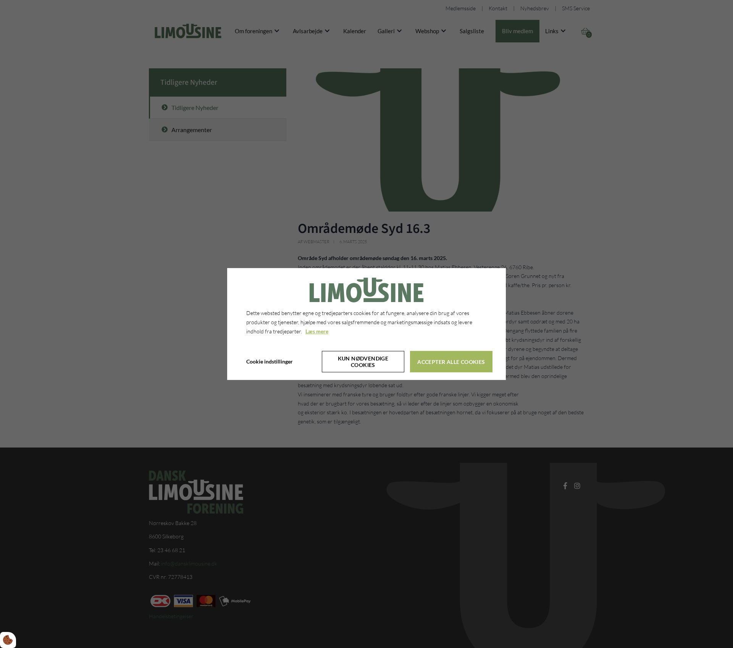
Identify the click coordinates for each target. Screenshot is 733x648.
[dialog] (366, 324)
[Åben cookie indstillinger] (8, 640)
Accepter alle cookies (451, 362)
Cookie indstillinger (269, 362)
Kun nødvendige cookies (363, 361)
